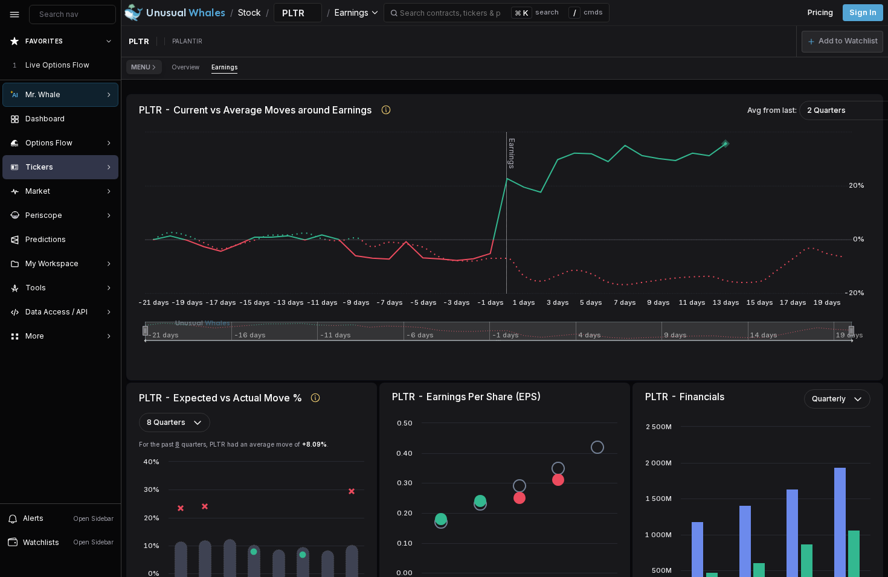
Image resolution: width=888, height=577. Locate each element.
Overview (185, 67)
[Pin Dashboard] (106, 119)
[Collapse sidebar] (14, 14)
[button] (842, 41)
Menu (140, 67)
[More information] (386, 109)
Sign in (863, 12)
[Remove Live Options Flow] (110, 65)
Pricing (820, 12)
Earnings (224, 67)
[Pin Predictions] (106, 240)
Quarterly (829, 398)
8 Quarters (166, 422)
